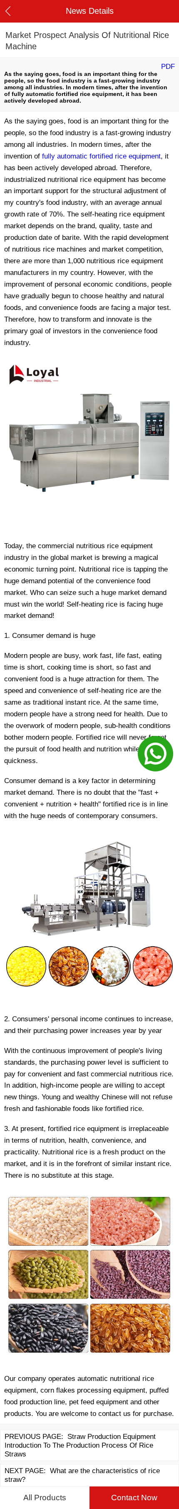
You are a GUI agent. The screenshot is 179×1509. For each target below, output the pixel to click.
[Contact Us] (155, 754)
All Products (44, 1497)
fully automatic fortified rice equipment (101, 156)
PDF (168, 66)
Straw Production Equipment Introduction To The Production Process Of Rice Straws (80, 1445)
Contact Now (134, 1497)
